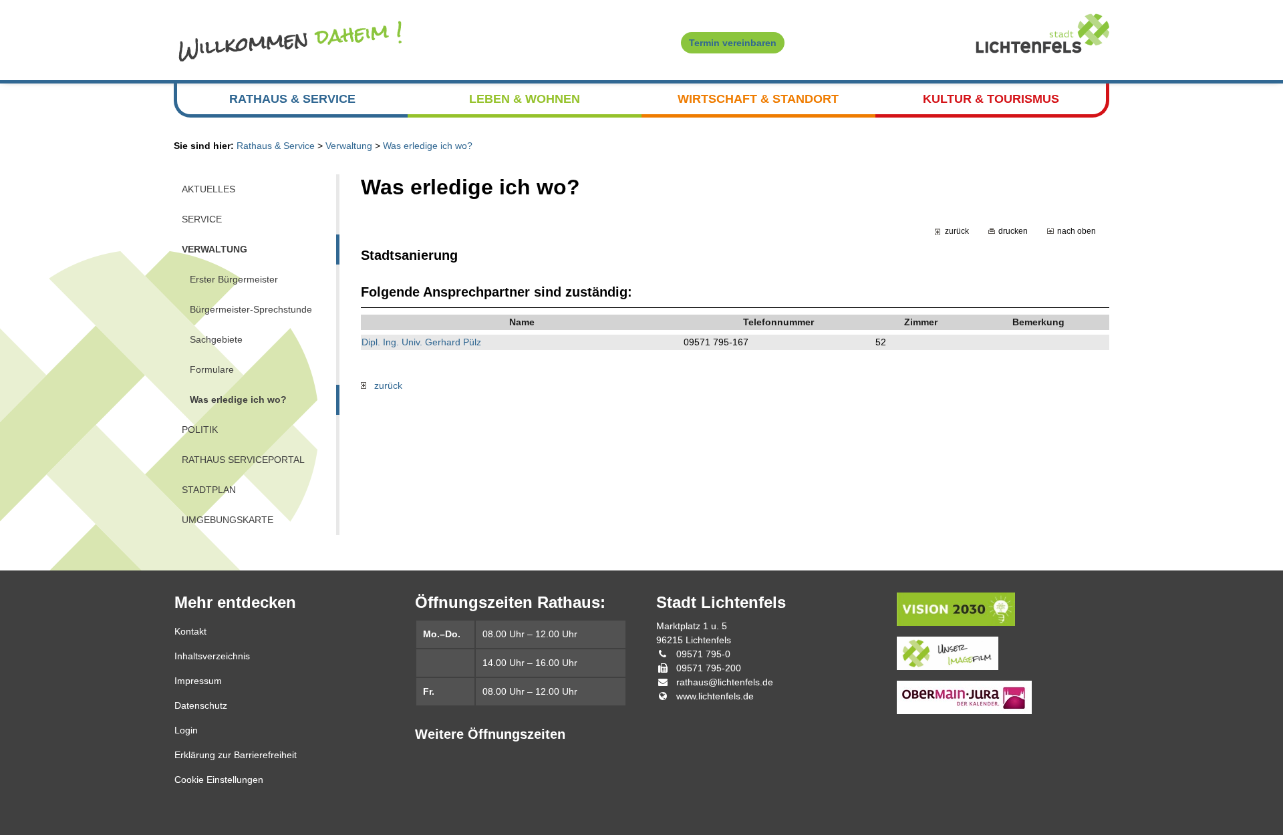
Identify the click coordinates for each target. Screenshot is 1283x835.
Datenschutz (200, 705)
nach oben (1076, 230)
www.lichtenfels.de (715, 696)
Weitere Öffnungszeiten (490, 734)
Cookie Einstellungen (218, 779)
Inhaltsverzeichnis (212, 656)
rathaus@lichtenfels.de (724, 682)
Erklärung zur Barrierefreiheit (235, 754)
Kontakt (190, 631)
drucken (1013, 230)
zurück (957, 230)
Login (186, 730)
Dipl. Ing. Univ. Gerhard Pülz (421, 342)
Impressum (198, 680)
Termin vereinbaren (732, 42)
